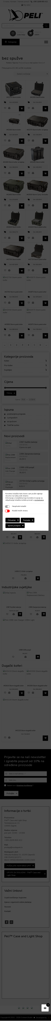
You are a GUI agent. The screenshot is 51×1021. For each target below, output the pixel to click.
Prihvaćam (12, 520)
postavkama (39, 500)
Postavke (26, 520)
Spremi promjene (14, 525)
